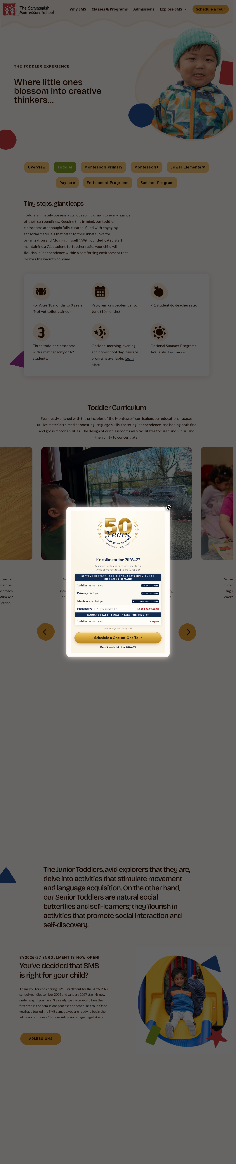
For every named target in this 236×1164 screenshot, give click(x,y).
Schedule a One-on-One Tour (118, 638)
